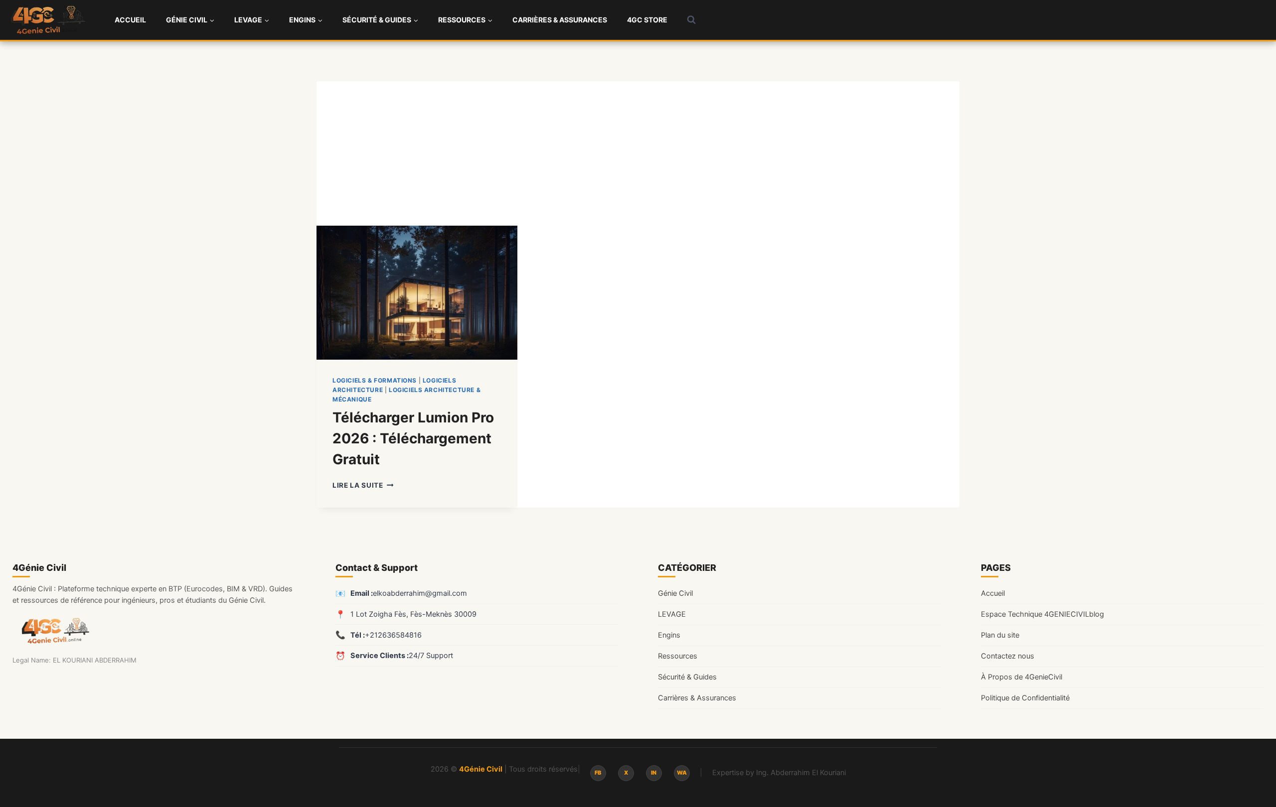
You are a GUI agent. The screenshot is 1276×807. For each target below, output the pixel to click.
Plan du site (1000, 635)
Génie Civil (675, 593)
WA (682, 772)
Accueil (130, 19)
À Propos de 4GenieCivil (1021, 676)
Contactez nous (1007, 656)
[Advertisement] (638, 151)
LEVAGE (672, 614)
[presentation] (417, 293)
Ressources (677, 656)
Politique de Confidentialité (1025, 697)
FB (598, 772)
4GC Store (647, 19)
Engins (669, 635)
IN (653, 772)
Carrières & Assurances (559, 19)
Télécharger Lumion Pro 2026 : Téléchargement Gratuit (413, 438)
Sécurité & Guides (687, 676)
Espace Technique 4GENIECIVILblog (1042, 614)
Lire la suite (362, 485)
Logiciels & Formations (374, 380)
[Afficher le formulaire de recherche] (691, 20)
